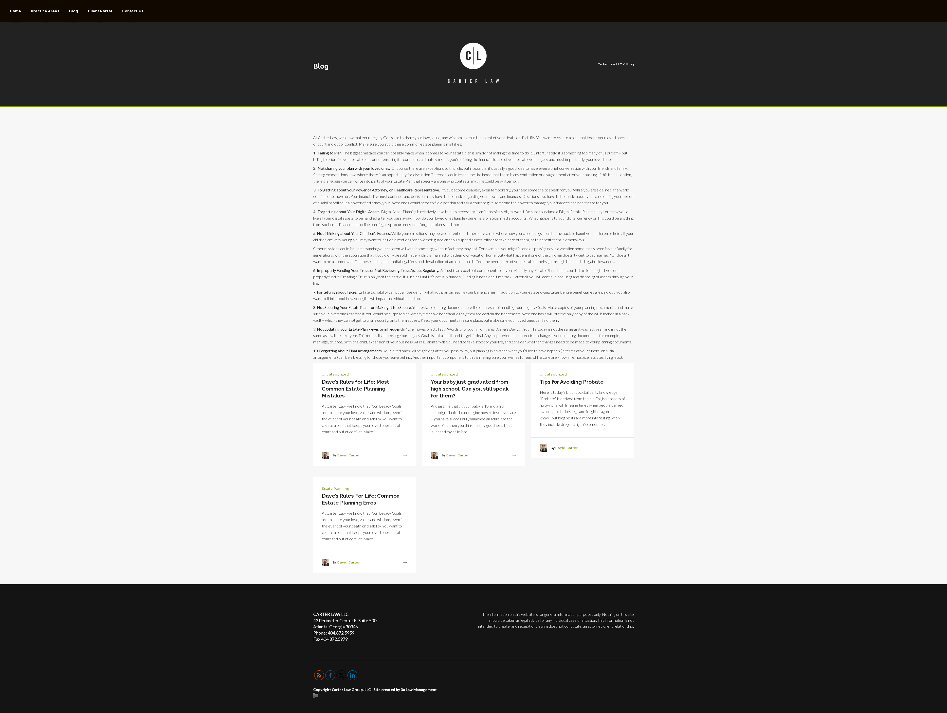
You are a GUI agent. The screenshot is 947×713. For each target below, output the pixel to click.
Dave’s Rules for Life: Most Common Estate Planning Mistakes (355, 389)
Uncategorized (335, 374)
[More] (400, 455)
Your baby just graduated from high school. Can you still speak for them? (470, 389)
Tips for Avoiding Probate (572, 382)
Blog (630, 64)
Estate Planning (335, 488)
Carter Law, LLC (610, 64)
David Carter (348, 455)
